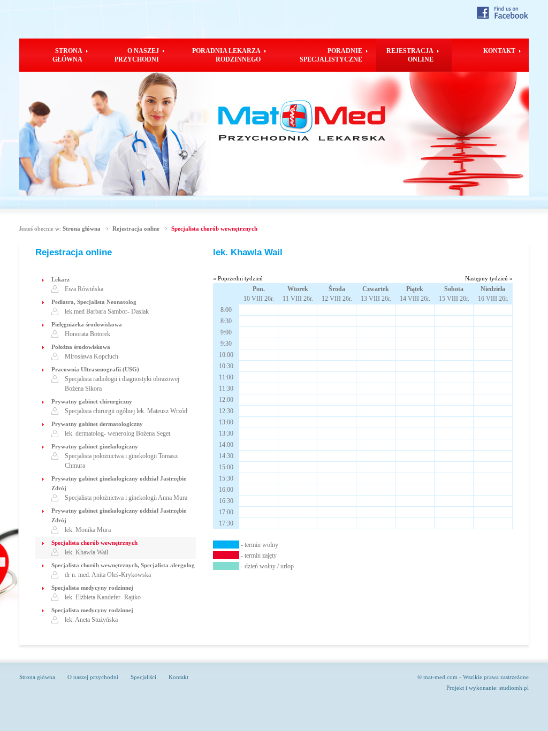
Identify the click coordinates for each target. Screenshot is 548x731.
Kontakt (178, 677)
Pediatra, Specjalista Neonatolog (93, 302)
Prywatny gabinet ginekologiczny (94, 446)
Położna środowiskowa (80, 347)
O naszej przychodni (92, 677)
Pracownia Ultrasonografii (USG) (95, 369)
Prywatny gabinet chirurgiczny (91, 401)
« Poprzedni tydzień (238, 278)
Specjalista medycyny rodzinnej (92, 587)
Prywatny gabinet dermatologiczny (97, 424)
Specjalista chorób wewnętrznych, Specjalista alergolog (123, 565)
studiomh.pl (514, 687)
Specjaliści (143, 677)
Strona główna (82, 228)
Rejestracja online (135, 228)
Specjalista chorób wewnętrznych (214, 228)
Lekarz (60, 279)
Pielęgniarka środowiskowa (86, 324)
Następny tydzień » (489, 278)
